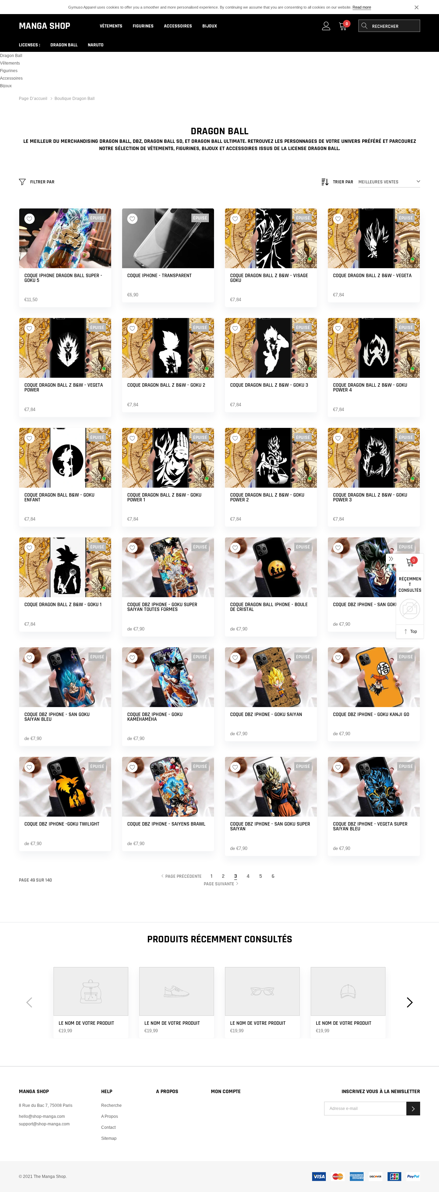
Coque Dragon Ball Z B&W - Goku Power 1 (164, 497)
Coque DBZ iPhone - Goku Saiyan (266, 714)
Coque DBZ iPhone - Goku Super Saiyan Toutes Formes (162, 607)
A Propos (109, 1116)
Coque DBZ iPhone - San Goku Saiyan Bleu (57, 717)
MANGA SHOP (44, 26)
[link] (326, 26)
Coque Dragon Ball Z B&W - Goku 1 (63, 604)
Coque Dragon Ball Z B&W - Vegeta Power (63, 388)
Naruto (96, 45)
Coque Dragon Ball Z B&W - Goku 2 (166, 385)
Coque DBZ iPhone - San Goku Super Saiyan (270, 826)
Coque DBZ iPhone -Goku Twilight (61, 824)
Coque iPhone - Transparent (159, 275)
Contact (108, 1127)
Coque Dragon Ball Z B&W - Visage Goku (269, 278)
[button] (413, 1108)
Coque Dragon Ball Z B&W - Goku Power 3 (370, 497)
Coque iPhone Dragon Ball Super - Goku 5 (63, 278)
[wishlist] (29, 219)
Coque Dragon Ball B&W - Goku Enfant (59, 497)
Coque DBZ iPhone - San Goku (365, 604)
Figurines (143, 26)
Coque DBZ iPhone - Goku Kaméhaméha (154, 717)
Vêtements (111, 26)
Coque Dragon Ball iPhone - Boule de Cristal (269, 607)
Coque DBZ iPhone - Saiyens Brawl (166, 824)
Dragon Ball (64, 45)
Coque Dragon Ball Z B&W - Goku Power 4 (370, 388)
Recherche (111, 1105)
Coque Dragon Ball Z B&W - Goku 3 (269, 385)
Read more (362, 7)
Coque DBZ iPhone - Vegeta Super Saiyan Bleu (370, 826)
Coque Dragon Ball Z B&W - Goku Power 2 (267, 497)
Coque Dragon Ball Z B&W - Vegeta (372, 275)
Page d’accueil (33, 98)
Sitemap (109, 1138)
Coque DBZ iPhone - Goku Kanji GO (371, 714)
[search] (364, 26)
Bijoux (209, 26)
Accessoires (178, 26)
